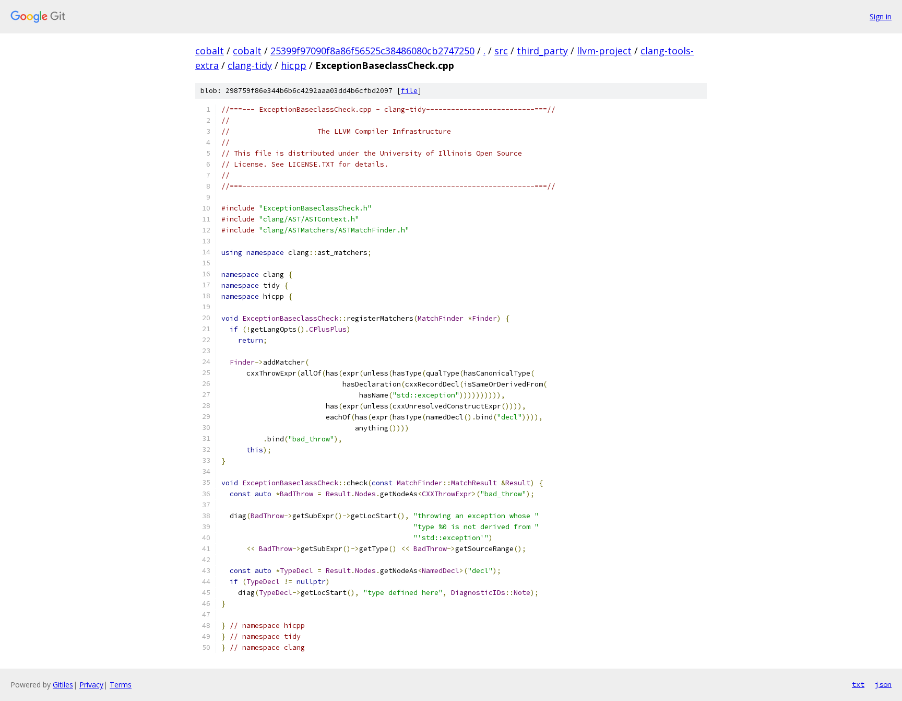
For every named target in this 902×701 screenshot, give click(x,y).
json (883, 684)
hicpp (293, 65)
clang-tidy (250, 65)
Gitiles (63, 685)
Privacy (91, 685)
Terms (121, 685)
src (501, 50)
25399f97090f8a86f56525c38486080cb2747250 (372, 50)
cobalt (209, 50)
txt (858, 684)
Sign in (881, 16)
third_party (542, 50)
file (409, 90)
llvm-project (604, 50)
